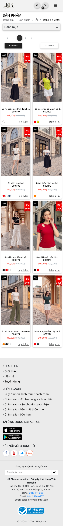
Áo (37, 19)
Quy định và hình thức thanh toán (27, 394)
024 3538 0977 (35, 496)
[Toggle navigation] (55, 5)
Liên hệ (9, 376)
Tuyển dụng (12, 381)
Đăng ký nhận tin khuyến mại (31, 466)
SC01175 (16, 334)
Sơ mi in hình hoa (16, 183)
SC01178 (16, 260)
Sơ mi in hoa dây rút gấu (16, 257)
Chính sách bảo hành (18, 414)
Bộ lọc (14, 46)
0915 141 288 (36, 492)
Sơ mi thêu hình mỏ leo (47, 183)
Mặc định (49, 46)
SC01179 (47, 186)
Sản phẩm (24, 19)
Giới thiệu (11, 371)
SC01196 (47, 112)
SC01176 (47, 260)
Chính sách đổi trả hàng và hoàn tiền (29, 399)
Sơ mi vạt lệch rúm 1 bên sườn (16, 331)
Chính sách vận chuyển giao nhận (27, 404)
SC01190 (16, 186)
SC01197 (16, 112)
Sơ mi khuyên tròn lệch (47, 257)
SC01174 (47, 334)
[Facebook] (6, 453)
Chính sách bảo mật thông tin (24, 409)
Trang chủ (8, 19)
